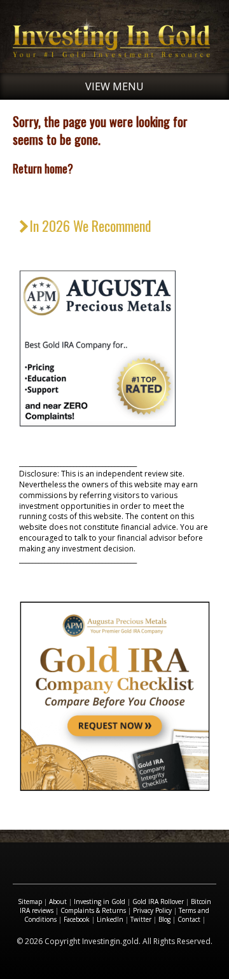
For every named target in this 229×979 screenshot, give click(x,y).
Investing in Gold (99, 901)
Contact (188, 919)
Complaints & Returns (93, 910)
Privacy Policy (152, 910)
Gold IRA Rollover (158, 901)
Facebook (77, 919)
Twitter (140, 919)
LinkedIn (110, 919)
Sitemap (30, 901)
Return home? (43, 168)
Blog (164, 919)
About (58, 901)
